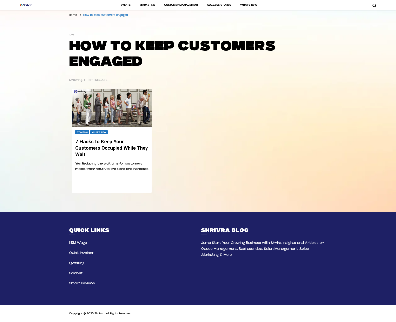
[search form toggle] (374, 5)
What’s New (248, 5)
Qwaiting (82, 132)
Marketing (147, 5)
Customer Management (181, 5)
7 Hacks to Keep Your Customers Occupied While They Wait (111, 148)
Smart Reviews (82, 283)
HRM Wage (78, 242)
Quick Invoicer (81, 252)
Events (126, 5)
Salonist (76, 273)
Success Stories (219, 5)
